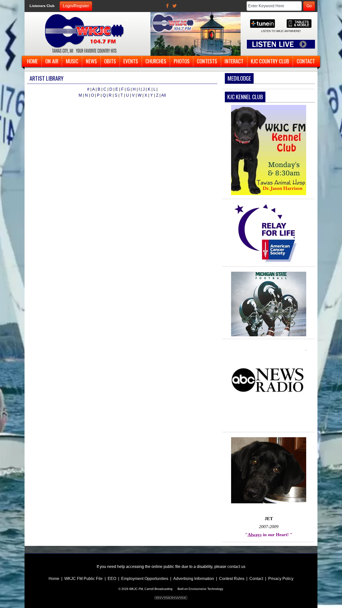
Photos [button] (182, 61)
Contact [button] (306, 61)
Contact (256, 578)
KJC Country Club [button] (270, 61)
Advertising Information (193, 578)
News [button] (91, 61)
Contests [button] (207, 61)
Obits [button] (110, 61)
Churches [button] (155, 61)
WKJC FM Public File (83, 578)
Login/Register (76, 6)
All (163, 95)
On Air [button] (51, 61)
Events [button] (130, 61)
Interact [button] (234, 61)
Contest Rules (231, 578)
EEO (112, 578)
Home (54, 578)
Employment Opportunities (144, 578)
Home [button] (32, 61)
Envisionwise (198, 589)
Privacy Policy (280, 578)
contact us (236, 566)
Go (309, 6)
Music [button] (72, 61)
